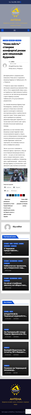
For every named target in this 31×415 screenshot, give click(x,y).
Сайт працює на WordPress (8, 412)
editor (12, 61)
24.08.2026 (8, 318)
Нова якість (11, 40)
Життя (11, 311)
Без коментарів (13, 278)
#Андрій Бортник (14, 66)
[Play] (15, 175)
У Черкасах (18, 40)
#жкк (20, 66)
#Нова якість (12, 68)
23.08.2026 (8, 354)
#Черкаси (20, 68)
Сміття (19, 278)
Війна (11, 243)
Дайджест (6, 347)
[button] (26, 30)
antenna (16, 318)
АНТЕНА (15, 19)
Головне (16, 243)
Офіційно (21, 243)
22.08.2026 (8, 372)
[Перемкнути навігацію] (14, 30)
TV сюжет (5, 40)
